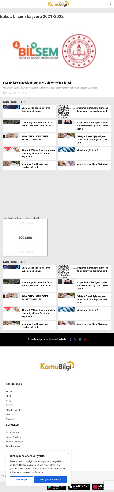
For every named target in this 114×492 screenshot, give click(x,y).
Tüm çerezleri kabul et (50, 479)
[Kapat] (68, 453)
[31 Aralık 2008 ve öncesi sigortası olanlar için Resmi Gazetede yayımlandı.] (11, 151)
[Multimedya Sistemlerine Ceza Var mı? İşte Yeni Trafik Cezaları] (11, 123)
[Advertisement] (57, 194)
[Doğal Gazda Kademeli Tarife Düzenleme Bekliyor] (11, 108)
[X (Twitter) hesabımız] (75, 339)
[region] (38, 468)
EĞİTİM (9, 405)
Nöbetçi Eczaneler (14, 442)
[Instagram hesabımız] (80, 339)
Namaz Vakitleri (13, 437)
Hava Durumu (12, 432)
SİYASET (10, 414)
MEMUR (9, 396)
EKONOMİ (10, 419)
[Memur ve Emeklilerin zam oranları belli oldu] (11, 165)
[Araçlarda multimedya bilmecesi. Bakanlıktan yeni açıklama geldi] (66, 117)
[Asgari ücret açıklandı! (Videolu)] (66, 165)
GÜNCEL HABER (13, 410)
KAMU (9, 391)
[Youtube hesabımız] (85, 339)
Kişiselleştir (21, 479)
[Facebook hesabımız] (70, 339)
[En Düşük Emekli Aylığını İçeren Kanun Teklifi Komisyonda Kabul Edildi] (66, 137)
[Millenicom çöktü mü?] (66, 151)
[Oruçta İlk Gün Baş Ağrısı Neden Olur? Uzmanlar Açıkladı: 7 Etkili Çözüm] (66, 123)
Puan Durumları (13, 446)
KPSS (8, 401)
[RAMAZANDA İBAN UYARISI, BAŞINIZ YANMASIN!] (11, 137)
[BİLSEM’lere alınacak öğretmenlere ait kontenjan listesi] (57, 77)
